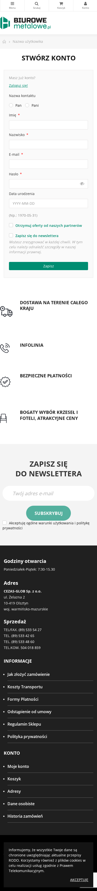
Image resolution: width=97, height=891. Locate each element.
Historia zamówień (25, 816)
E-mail (14, 154)
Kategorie (12, 5)
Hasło (14, 174)
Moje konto (18, 766)
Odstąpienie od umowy (29, 711)
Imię (13, 115)
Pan (18, 105)
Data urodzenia (22, 193)
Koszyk (14, 779)
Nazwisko (17, 134)
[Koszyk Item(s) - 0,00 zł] (61, 5)
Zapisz (48, 266)
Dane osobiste (21, 803)
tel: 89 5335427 (34, 351)
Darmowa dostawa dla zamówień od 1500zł (54, 317)
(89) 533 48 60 (22, 641)
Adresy (14, 791)
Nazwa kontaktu (22, 95)
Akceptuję (79, 879)
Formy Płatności (22, 699)
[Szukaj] (36, 5)
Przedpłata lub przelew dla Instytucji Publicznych (53, 384)
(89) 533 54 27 (30, 629)
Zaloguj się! (18, 85)
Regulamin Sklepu (24, 724)
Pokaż (82, 183)
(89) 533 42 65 (22, 635)
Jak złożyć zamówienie (28, 674)
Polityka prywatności (27, 736)
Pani (35, 105)
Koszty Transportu (25, 687)
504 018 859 (31, 647)
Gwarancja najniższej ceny (44, 424)
